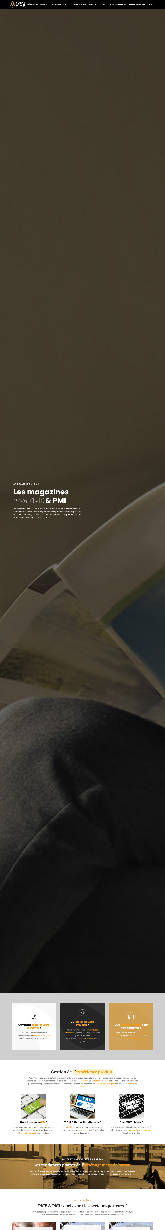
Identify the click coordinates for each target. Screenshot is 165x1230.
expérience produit (94, 1072)
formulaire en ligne (41, 1035)
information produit (27, 1133)
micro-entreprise (135, 1038)
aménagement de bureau (108, 1165)
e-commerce (82, 1081)
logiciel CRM (70, 1127)
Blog (151, 4)
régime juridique (131, 1025)
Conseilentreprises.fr (86, 1038)
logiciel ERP (84, 1130)
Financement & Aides (60, 4)
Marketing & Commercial (114, 4)
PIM (43, 1122)
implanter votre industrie (84, 1023)
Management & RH (137, 4)
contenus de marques (105, 1083)
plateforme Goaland (100, 1081)
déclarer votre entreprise (37, 1026)
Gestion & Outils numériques (86, 4)
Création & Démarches (37, 4)
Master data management (140, 1130)
